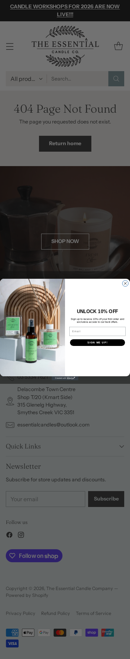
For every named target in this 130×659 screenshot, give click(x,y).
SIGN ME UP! (97, 342)
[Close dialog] (125, 284)
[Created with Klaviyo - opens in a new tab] (65, 378)
